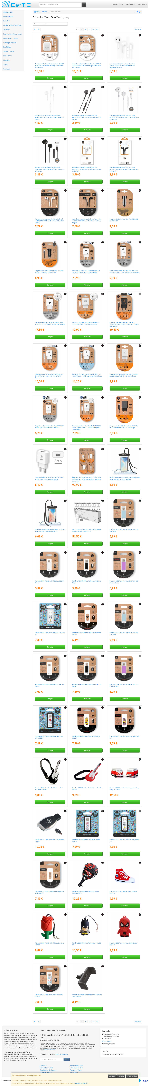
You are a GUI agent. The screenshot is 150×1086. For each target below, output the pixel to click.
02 (85, 29)
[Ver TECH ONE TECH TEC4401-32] (87, 720)
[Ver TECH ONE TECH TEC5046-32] (87, 875)
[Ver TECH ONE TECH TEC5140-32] (87, 771)
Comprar (50, 78)
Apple (5, 64)
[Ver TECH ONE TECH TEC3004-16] (87, 616)
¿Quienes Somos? (46, 1072)
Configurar (112, 1076)
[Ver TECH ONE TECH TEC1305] (125, 151)
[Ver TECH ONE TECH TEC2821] (87, 978)
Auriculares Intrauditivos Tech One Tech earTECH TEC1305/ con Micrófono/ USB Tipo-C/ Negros (124, 169)
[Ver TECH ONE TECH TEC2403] (125, 358)
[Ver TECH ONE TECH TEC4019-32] (50, 978)
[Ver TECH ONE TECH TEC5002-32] (50, 823)
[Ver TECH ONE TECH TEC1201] (125, 47)
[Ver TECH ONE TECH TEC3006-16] (87, 564)
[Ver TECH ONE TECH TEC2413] (87, 409)
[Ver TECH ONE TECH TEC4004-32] (50, 720)
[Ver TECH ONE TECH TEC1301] (125, 99)
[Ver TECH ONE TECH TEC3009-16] (125, 564)
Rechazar (121, 1076)
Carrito (142, 4)
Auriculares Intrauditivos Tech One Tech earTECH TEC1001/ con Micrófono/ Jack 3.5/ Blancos (49, 117)
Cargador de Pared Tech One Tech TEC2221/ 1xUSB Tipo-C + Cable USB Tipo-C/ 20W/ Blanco (49, 376)
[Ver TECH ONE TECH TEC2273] (87, 306)
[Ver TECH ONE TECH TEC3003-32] (50, 875)
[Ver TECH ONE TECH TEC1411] (87, 47)
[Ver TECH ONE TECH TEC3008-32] (87, 668)
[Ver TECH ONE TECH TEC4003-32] (87, 823)
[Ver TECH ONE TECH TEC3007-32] (50, 668)
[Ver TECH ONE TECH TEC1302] (50, 151)
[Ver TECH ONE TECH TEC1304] (87, 151)
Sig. (97, 29)
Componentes (8, 16)
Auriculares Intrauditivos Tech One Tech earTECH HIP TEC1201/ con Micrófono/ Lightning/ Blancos (122, 66)
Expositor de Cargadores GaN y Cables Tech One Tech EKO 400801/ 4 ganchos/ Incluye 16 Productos (86, 479)
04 (93, 29)
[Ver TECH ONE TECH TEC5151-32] (125, 875)
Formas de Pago (75, 1070)
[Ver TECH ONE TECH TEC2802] (125, 202)
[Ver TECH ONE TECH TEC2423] (125, 409)
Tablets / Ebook (8, 51)
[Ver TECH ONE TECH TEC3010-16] (125, 513)
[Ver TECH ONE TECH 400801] (87, 461)
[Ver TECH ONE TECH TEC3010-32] (125, 616)
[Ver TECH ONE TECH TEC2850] (125, 461)
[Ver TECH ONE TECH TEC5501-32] (125, 926)
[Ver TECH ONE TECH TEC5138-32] (50, 771)
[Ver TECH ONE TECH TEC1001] (50, 99)
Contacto (131, 4)
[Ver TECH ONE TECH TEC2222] (87, 358)
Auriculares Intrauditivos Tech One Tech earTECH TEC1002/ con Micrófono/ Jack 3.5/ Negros (86, 117)
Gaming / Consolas (9, 43)
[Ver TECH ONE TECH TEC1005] (87, 202)
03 (89, 29)
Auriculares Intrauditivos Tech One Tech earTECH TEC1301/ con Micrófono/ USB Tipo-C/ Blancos (124, 117)
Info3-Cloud (74, 1072)
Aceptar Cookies (132, 1076)
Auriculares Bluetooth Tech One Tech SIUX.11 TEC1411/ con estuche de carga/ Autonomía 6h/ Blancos (86, 66)
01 (82, 29)
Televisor (6, 29)
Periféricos (7, 47)
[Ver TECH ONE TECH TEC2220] (87, 254)
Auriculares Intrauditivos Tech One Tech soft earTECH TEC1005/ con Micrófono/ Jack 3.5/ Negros (86, 221)
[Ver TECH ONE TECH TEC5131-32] (50, 926)
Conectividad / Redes (10, 38)
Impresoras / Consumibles (12, 34)
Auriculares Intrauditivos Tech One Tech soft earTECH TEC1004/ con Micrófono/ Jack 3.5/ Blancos (49, 221)
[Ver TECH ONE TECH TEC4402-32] (125, 720)
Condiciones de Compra (48, 1070)
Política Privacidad (46, 1068)
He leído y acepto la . (55, 1054)
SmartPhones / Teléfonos (12, 25)
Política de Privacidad (49, 1049)
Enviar (66, 1059)
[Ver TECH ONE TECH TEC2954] (87, 513)
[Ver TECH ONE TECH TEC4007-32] (125, 823)
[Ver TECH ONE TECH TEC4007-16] (50, 616)
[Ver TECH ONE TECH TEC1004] (50, 202)
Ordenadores (8, 12)
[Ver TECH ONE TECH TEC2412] (50, 409)
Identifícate (119, 4)
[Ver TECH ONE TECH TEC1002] (87, 99)
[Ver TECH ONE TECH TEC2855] (50, 513)
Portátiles (6, 21)
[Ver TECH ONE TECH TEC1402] (50, 47)
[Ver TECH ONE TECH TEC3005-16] (50, 564)
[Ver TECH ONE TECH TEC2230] (125, 254)
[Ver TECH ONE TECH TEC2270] (50, 306)
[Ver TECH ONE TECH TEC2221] (50, 358)
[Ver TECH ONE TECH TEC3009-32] (125, 668)
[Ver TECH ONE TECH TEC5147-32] (125, 771)
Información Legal (76, 1065)
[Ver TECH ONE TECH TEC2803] (50, 254)
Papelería (6, 60)
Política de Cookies (81, 1083)
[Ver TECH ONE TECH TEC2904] (50, 461)
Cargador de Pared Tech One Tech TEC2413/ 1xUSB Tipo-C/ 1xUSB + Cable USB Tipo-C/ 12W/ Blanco (86, 428)
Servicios (6, 69)
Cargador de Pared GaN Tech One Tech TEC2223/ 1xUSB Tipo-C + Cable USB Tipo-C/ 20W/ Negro (124, 324)
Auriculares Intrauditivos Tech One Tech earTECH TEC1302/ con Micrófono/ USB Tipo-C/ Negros (49, 169)
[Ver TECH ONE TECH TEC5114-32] (87, 926)
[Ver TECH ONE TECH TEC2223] (125, 306)
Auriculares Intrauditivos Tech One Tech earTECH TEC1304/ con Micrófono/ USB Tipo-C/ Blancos (87, 169)
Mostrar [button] (137, 29)
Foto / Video (7, 56)
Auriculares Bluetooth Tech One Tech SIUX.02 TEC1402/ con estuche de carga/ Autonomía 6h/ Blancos (49, 66)
